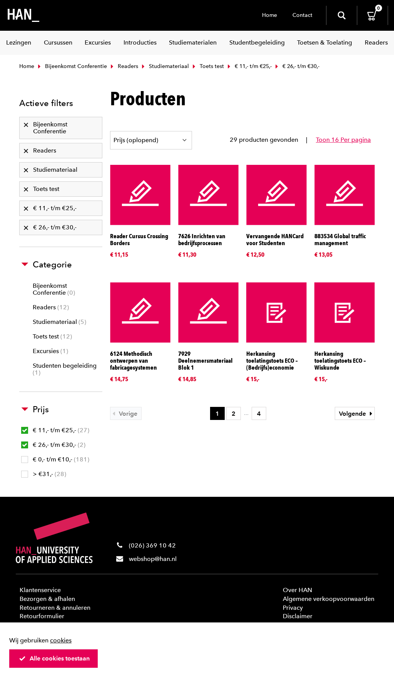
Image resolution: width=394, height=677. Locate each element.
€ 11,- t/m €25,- (252, 66)
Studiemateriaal (168, 66)
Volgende (353, 413)
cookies (61, 640)
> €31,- (48, 474)
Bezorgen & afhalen (47, 598)
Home (269, 15)
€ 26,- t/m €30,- (58, 444)
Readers (127, 66)
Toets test (211, 66)
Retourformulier (42, 616)
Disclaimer (297, 616)
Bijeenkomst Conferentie (75, 66)
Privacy (293, 607)
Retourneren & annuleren (55, 607)
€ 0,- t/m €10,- (60, 459)
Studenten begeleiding (65, 369)
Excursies (49, 351)
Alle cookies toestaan (60, 658)
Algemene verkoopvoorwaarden (328, 598)
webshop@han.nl (153, 559)
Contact (302, 15)
